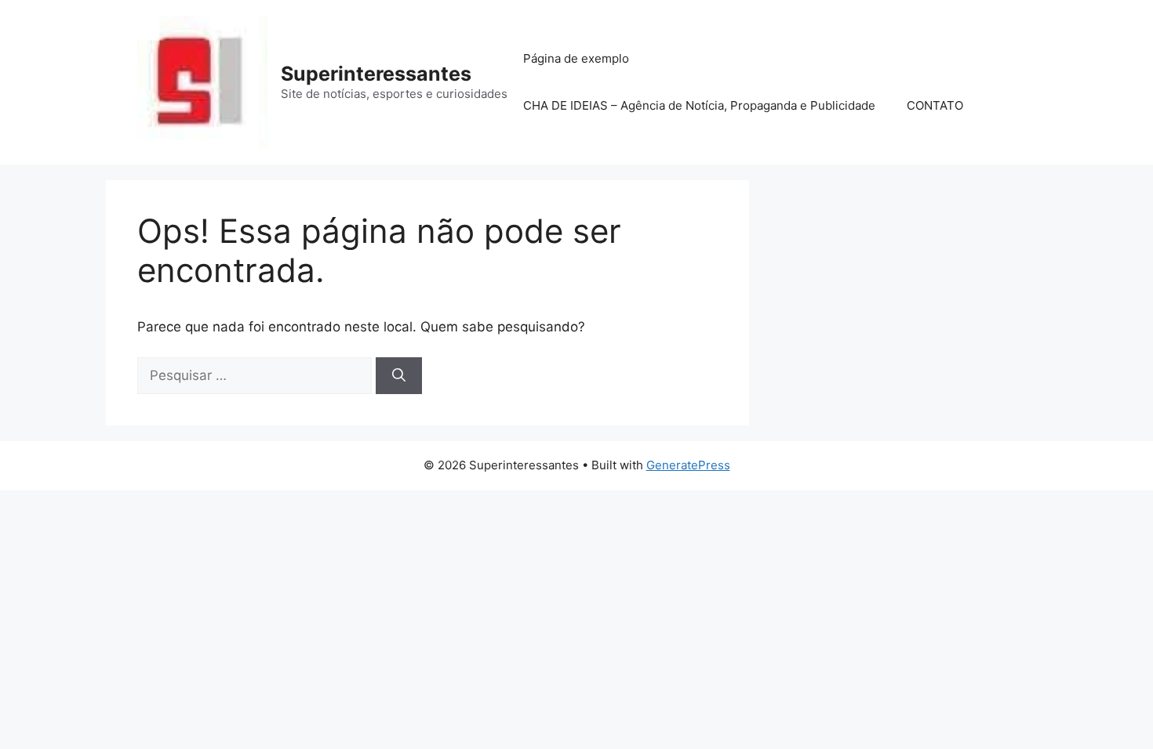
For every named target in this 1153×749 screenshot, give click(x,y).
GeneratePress (688, 465)
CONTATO (935, 105)
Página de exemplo (576, 58)
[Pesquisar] (399, 376)
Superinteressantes (376, 73)
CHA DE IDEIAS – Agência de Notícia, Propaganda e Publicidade (699, 105)
